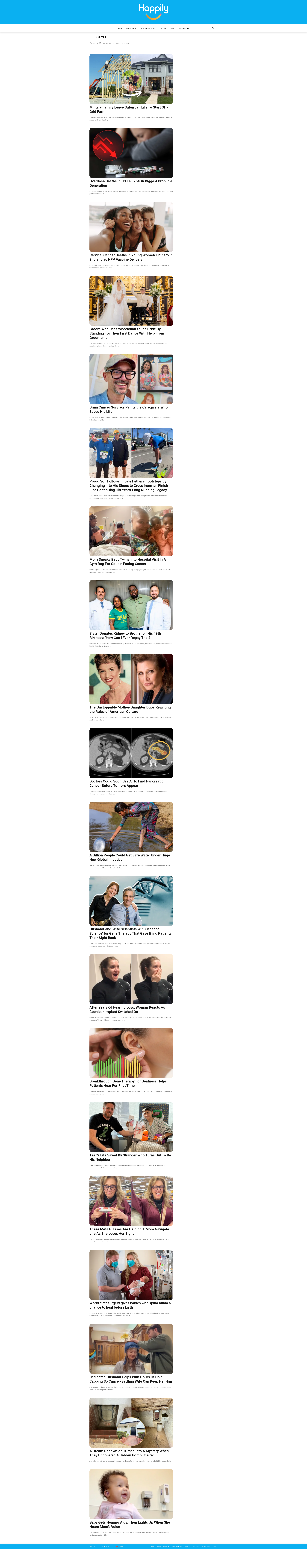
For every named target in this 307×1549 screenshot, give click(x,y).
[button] (213, 28)
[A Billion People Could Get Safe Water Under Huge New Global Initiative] (131, 827)
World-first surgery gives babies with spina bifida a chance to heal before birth (130, 1305)
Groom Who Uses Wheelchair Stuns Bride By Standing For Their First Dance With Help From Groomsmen (126, 333)
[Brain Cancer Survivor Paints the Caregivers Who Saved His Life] (131, 379)
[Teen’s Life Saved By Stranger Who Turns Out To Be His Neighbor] (131, 1127)
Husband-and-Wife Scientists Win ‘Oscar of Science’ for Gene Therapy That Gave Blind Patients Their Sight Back (130, 933)
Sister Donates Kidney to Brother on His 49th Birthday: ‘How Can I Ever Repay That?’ (125, 635)
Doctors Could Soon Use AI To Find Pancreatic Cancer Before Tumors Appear (126, 783)
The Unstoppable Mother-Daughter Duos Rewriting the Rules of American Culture (130, 709)
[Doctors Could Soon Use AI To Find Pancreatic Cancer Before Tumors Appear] (131, 753)
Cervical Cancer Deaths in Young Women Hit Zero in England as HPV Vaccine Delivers (131, 257)
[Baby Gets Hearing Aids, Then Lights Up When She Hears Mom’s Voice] (131, 1494)
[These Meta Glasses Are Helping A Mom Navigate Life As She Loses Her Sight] (131, 1201)
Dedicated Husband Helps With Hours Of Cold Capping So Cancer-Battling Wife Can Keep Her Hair (130, 1379)
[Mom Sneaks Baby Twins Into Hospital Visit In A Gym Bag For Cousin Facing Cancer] (131, 531)
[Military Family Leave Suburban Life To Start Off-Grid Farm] (131, 79)
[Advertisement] (197, 71)
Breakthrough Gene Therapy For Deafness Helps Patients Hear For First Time (128, 1083)
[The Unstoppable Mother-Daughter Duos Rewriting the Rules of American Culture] (131, 679)
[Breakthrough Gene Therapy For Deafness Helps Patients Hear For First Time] (131, 1053)
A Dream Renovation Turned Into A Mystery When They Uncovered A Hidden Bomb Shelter (129, 1453)
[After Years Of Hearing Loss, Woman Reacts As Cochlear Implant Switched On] (131, 979)
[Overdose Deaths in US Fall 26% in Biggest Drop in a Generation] (131, 153)
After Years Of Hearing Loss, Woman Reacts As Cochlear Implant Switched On (127, 1009)
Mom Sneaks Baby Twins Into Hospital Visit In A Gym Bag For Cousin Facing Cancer (127, 561)
